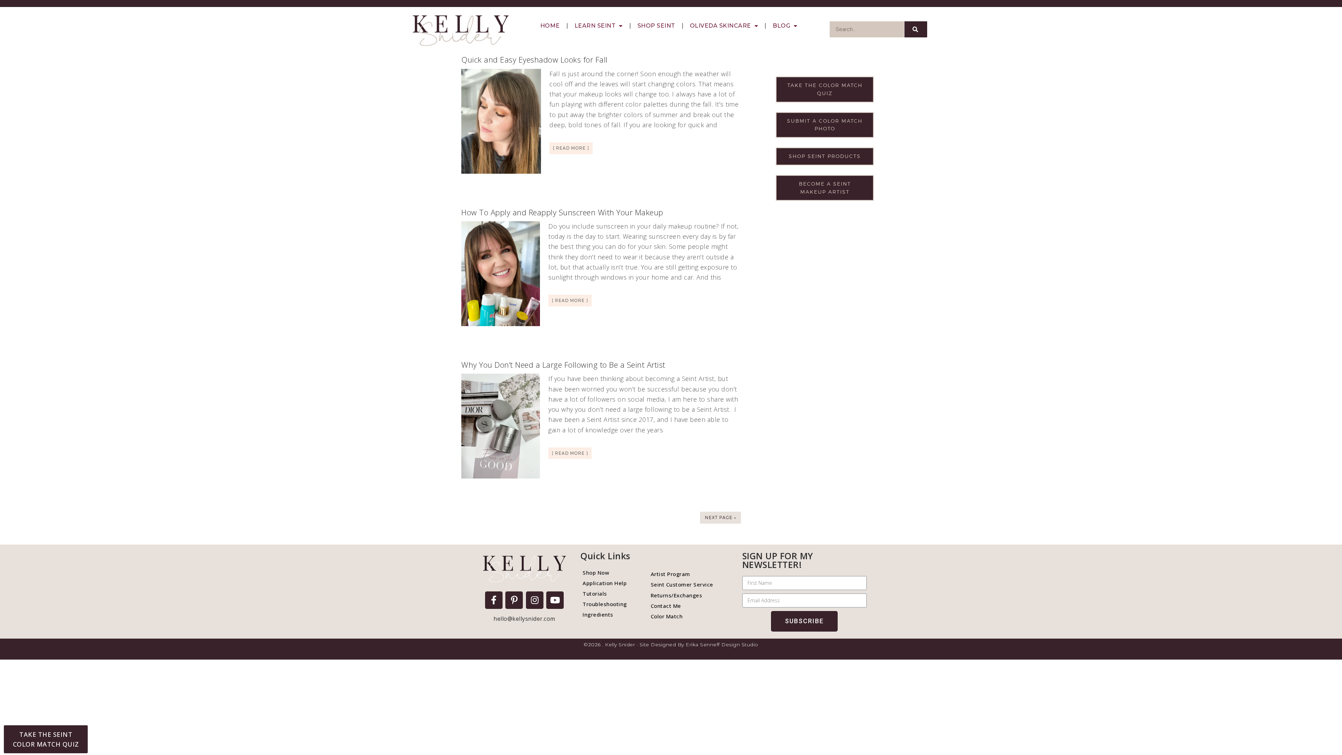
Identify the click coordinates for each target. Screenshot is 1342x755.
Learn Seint (595, 25)
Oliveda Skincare (720, 25)
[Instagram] (534, 600)
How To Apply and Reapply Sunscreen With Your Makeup (562, 212)
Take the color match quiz (825, 89)
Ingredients (598, 614)
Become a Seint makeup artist (825, 188)
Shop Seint (656, 25)
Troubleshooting (605, 604)
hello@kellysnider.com (524, 619)
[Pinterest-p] (514, 600)
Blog (781, 25)
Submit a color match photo (825, 125)
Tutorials (595, 593)
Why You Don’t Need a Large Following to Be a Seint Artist (563, 364)
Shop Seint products (825, 156)
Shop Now (596, 572)
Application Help (605, 583)
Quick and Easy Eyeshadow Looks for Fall (534, 59)
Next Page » (720, 517)
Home (550, 25)
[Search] (915, 29)
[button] (46, 739)
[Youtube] (555, 600)
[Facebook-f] (494, 600)
